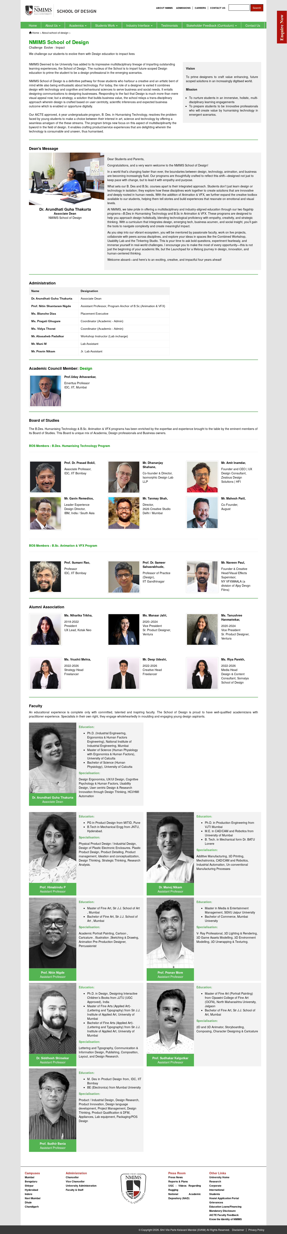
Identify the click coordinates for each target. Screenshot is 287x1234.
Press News (175, 1177)
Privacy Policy (256, 1229)
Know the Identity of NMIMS (225, 1219)
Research (215, 1181)
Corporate (215, 1185)
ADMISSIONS (183, 7)
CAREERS (200, 7)
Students (214, 1194)
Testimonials (169, 25)
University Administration (81, 1185)
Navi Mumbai (32, 1198)
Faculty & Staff (74, 1190)
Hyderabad (31, 1190)
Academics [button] (76, 25)
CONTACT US (217, 7)
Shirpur (29, 1185)
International (216, 1190)
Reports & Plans (178, 1181)
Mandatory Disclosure (222, 1211)
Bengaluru (31, 1181)
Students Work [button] (105, 25)
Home (33, 25)
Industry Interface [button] (138, 25)
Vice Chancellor (75, 1181)
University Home (219, 1177)
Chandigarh (32, 1206)
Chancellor (72, 1177)
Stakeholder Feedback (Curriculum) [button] (210, 25)
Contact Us (252, 25)
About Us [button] (51, 25)
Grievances (216, 1202)
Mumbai (29, 1177)
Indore (28, 1194)
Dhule (28, 1202)
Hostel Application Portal (224, 1198)
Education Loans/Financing (225, 1206)
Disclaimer (238, 1229)
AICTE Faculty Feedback (224, 1215)
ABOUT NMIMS (164, 7)
